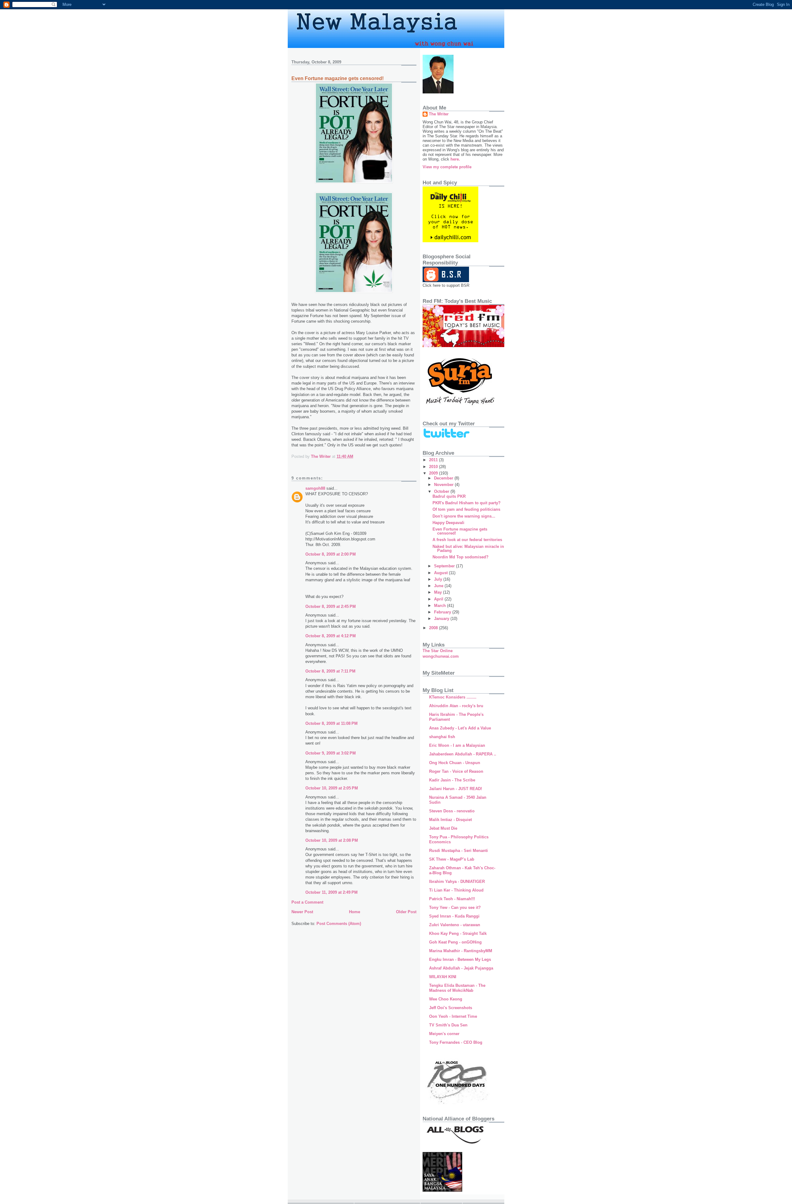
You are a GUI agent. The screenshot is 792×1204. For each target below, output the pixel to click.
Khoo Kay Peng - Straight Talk (458, 933)
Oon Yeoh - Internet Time (453, 1016)
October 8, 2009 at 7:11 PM (330, 671)
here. (455, 159)
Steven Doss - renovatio (452, 811)
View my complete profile (447, 167)
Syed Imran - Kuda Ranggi (454, 916)
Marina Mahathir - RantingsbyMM (460, 950)
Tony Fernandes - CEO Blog (455, 1042)
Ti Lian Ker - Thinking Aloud (456, 890)
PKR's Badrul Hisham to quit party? (467, 503)
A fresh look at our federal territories (467, 539)
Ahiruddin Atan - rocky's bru (456, 705)
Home (354, 911)
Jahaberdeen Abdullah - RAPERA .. (462, 754)
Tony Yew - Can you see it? (455, 907)
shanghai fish (442, 736)
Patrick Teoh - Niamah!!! (452, 899)
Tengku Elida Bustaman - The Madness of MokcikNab (457, 988)
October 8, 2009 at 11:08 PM (331, 723)
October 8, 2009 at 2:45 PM (330, 606)
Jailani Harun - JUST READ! (455, 788)
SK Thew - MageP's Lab (451, 859)
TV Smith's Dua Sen (448, 1025)
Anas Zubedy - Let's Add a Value (460, 728)
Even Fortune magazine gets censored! (460, 531)
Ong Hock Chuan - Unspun (454, 762)
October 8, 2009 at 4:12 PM (330, 636)
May (438, 592)
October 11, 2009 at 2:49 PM (331, 892)
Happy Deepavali (448, 522)
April (439, 599)
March (440, 605)
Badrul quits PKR (449, 496)
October (442, 491)
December (444, 478)
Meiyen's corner (444, 1033)
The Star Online (438, 650)
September (445, 566)
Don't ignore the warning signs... (464, 516)
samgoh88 (315, 488)
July (438, 579)
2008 (434, 628)
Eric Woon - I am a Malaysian (457, 745)
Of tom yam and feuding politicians (466, 509)
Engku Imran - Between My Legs (460, 959)
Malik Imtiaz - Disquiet (450, 819)
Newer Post (302, 911)
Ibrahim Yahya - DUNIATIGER (457, 881)
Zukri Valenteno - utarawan (454, 924)
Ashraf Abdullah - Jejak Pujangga (461, 968)
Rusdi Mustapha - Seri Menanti (458, 850)
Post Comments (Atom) (338, 923)
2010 (434, 466)
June (439, 585)
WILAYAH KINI (442, 976)
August (441, 572)
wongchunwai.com (441, 656)
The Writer (439, 114)
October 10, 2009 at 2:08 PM (331, 840)
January (442, 618)
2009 (434, 473)
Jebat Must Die (443, 828)
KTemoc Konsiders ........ (452, 697)
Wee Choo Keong (445, 999)
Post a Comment (307, 902)
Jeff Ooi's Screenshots (450, 1007)
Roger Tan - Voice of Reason (456, 771)
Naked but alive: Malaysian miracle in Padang (468, 548)
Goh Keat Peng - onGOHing (455, 942)
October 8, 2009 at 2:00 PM (330, 554)
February (443, 612)
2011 (434, 460)
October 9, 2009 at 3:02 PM (330, 753)
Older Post (406, 911)
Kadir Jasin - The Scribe (452, 780)
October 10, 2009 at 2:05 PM (331, 788)
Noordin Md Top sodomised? (461, 557)
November (444, 484)
